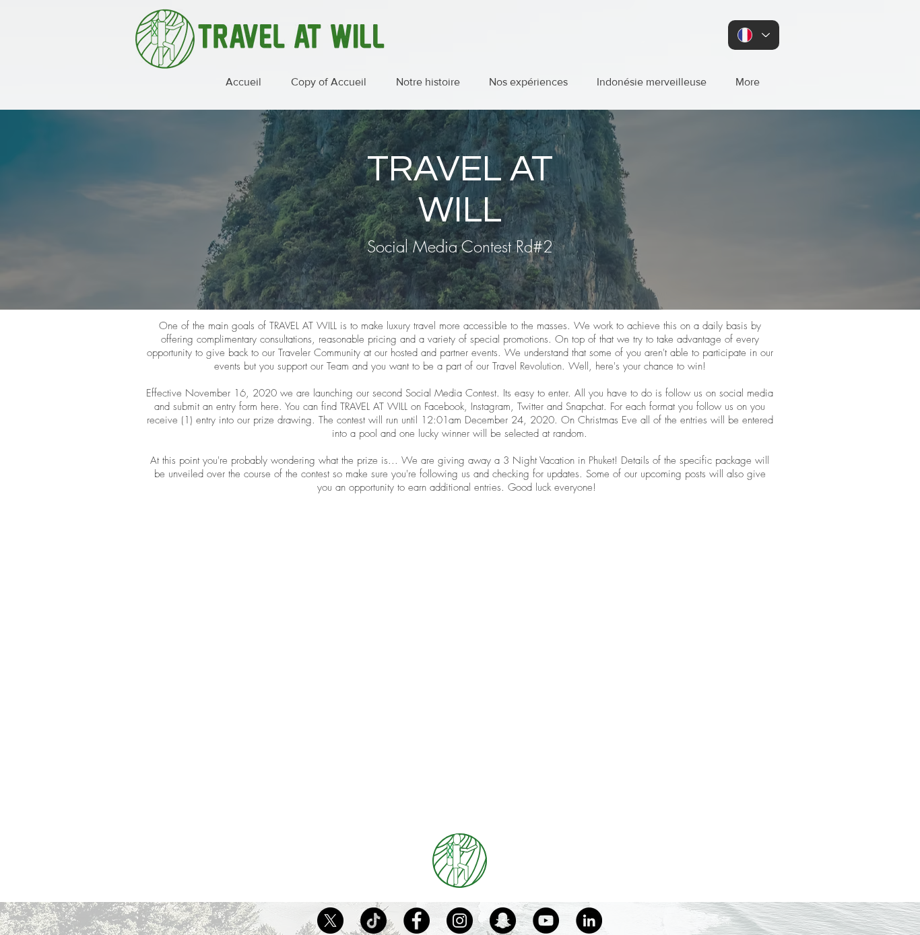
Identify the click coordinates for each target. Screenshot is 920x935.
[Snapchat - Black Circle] (503, 920)
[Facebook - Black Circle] (416, 920)
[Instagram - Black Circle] (460, 920)
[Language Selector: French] (753, 35)
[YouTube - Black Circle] (546, 920)
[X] (330, 920)
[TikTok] (373, 920)
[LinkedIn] (589, 920)
